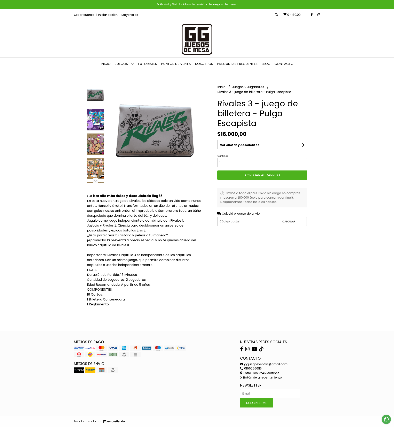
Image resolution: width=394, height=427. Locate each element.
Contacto (284, 63)
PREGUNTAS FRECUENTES (237, 63)
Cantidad (223, 156)
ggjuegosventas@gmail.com (265, 364)
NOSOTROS (204, 63)
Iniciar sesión (108, 15)
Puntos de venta (176, 63)
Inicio (106, 63)
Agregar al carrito (262, 175)
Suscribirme (256, 403)
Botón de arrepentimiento (262, 377)
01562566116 (252, 368)
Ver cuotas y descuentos (239, 145)
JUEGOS (122, 63)
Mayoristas (129, 15)
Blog (266, 63)
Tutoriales (147, 63)
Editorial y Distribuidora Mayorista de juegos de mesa (197, 4)
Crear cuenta (84, 15)
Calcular (289, 221)
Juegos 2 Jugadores (248, 87)
